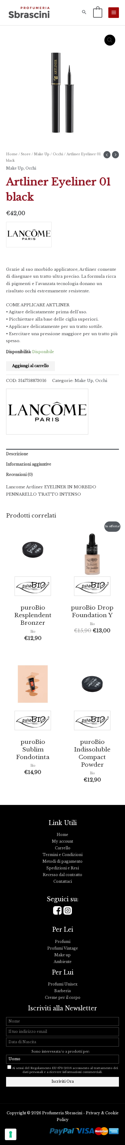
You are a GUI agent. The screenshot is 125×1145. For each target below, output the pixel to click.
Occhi (58, 154)
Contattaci (62, 881)
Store (26, 154)
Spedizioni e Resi (62, 868)
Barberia (62, 991)
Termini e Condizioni (62, 855)
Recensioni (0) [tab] (19, 475)
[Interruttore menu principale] (113, 12)
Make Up (41, 154)
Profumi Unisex (62, 984)
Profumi (62, 942)
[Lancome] (32, 236)
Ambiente (63, 962)
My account (62, 841)
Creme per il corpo (62, 997)
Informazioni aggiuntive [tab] (28, 464)
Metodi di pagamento (62, 861)
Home (12, 154)
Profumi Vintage (62, 948)
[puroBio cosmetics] (33, 587)
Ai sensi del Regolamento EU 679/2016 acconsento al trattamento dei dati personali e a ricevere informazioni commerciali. (65, 1070)
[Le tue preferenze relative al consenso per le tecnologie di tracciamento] (10, 1134)
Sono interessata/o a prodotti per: (61, 1052)
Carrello (62, 848)
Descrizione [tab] (17, 454)
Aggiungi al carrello (30, 366)
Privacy (93, 1113)
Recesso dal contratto (62, 875)
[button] (84, 12)
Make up (62, 955)
